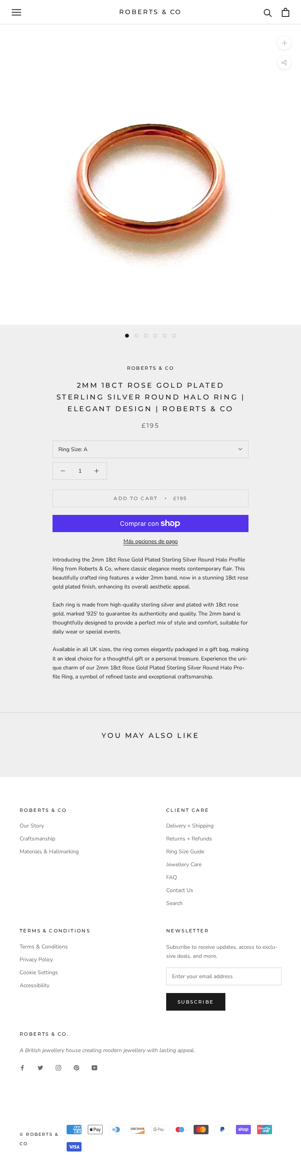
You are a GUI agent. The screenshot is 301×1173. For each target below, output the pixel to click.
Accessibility (34, 985)
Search (174, 903)
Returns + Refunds (189, 838)
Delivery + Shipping (190, 825)
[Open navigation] (16, 12)
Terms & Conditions (44, 946)
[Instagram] (58, 1067)
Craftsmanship (37, 838)
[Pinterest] (76, 1067)
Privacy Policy (36, 959)
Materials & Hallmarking (49, 851)
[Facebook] (22, 1067)
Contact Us (179, 890)
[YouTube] (94, 1067)
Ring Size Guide (185, 851)
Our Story (32, 825)
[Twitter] (40, 1067)
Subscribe (196, 1002)
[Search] (268, 12)
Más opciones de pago (150, 541)
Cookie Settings (39, 972)
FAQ (171, 877)
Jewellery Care (183, 864)
